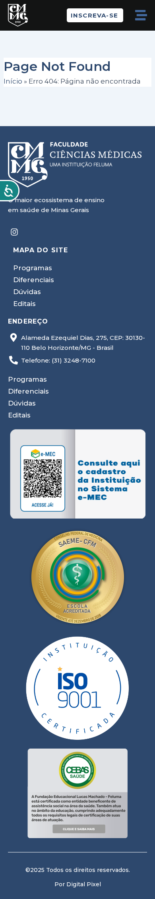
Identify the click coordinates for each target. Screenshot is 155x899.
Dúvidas (27, 292)
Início (13, 81)
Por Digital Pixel (77, 884)
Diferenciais (33, 280)
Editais (24, 304)
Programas (32, 268)
